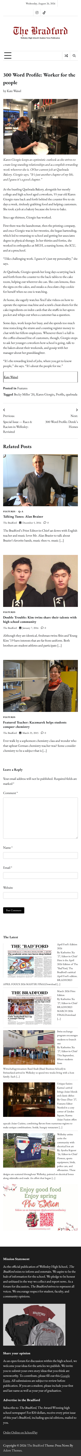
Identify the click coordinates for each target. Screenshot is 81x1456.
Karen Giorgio (45, 394)
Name (7, 847)
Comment (10, 793)
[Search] (74, 56)
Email (7, 867)
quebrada (71, 394)
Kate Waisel (14, 91)
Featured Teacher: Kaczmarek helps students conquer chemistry (34, 724)
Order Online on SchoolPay (20, 1432)
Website (8, 887)
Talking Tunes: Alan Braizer (23, 516)
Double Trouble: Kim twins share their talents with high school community (40, 619)
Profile (60, 394)
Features (22, 388)
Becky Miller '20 (24, 394)
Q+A (20, 511)
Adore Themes (12, 1450)
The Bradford (10, 522)
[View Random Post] (66, 56)
